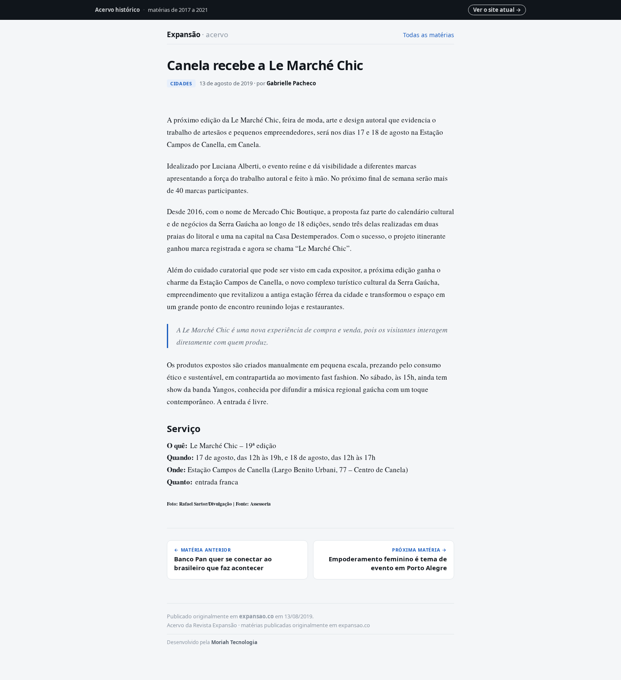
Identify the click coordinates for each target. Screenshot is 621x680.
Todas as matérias (428, 35)
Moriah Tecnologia (234, 642)
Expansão (197, 34)
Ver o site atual (497, 10)
